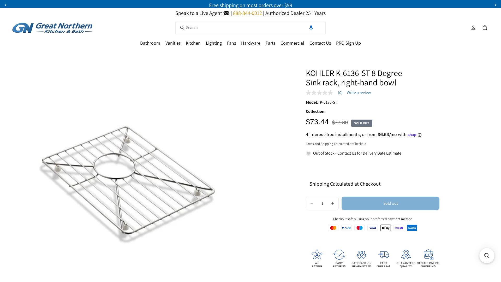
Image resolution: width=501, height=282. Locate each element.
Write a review (359, 93)
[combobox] (250, 27)
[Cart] (485, 27)
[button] (311, 27)
